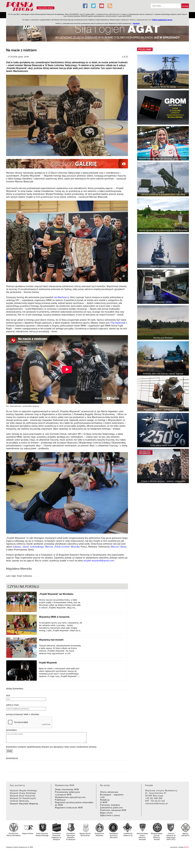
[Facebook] (85, 6)
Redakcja (105, 800)
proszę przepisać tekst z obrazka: (23, 714)
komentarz (12, 729)
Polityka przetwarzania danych (162, 20)
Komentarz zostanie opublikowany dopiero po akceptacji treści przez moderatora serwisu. (51, 746)
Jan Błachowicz (61, 297)
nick (9, 695)
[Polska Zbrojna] (42, 10)
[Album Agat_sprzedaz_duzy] (97, 31)
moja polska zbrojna (45, 8)
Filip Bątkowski (118, 322)
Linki (102, 797)
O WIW (103, 802)
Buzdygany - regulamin (112, 795)
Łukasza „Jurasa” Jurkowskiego (28, 546)
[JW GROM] (163, 107)
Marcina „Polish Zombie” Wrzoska (62, 546)
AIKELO (186, 847)
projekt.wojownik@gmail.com (99, 560)
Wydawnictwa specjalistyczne (70, 797)
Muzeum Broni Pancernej (22, 795)
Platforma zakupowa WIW (113, 810)
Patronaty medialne (110, 805)
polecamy (144, 49)
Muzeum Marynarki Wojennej (24, 803)
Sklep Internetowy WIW (67, 789)
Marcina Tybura (118, 546)
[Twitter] (93, 6)
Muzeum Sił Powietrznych (23, 798)
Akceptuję (136, 23)
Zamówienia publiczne (111, 807)
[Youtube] (101, 6)
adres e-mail (13, 704)
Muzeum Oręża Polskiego (23, 793)
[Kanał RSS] (110, 6)
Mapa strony (106, 813)
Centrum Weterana (19, 800)
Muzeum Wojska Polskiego (23, 790)
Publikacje (60, 800)
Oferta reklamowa (109, 792)
